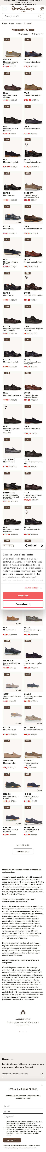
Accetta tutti (23, 596)
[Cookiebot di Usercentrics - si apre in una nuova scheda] (27, 546)
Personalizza (21, 604)
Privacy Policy (35, 1122)
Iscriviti (10, 1140)
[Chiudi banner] (42, 546)
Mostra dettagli (31, 588)
